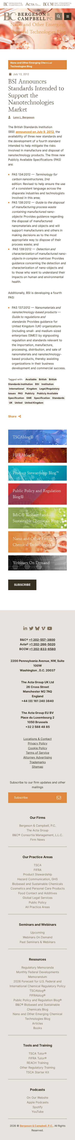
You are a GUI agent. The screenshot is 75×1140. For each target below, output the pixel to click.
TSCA (38, 865)
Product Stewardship (37, 874)
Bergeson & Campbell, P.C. (37, 825)
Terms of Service (37, 752)
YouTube (38, 1111)
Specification (42, 398)
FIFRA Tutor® (38, 1058)
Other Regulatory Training (37, 1067)
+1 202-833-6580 (42, 649)
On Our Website (37, 1097)
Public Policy (37, 902)
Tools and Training (37, 1045)
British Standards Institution (32, 382)
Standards (58, 398)
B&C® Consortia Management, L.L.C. (37, 835)
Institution (48, 384)
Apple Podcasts (37, 1102)
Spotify (38, 1107)
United (19, 402)
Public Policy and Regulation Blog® (37, 1000)
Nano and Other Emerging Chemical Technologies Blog (31, 64)
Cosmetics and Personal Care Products (38, 888)
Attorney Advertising (37, 757)
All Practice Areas (37, 907)
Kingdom (32, 388)
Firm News (37, 839)
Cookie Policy (37, 748)
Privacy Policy (37, 743)
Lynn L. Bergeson (23, 117)
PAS (20, 393)
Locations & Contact (37, 739)
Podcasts (37, 1090)
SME (29, 398)
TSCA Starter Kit (37, 1072)
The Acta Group (37, 830)
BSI (37, 384)
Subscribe (22, 584)
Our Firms (37, 818)
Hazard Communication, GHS (37, 879)
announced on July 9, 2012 (35, 132)
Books (37, 1028)
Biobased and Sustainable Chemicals (37, 884)
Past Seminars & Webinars (37, 942)
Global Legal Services (37, 898)
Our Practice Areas (38, 857)
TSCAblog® (37, 990)
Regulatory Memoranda (37, 967)
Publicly (30, 393)
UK (11, 402)
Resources (37, 959)
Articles (37, 1023)
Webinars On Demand (37, 937)
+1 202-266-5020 (42, 644)
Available (31, 379)
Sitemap (37, 767)
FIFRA (38, 870)
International (17, 388)
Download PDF (53, 62)
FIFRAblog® (37, 995)
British (43, 379)
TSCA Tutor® (38, 1053)
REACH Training (37, 1063)
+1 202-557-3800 (42, 640)
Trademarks (37, 762)
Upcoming (37, 932)
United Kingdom (34, 402)
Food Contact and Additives (37, 893)
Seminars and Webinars (37, 924)
